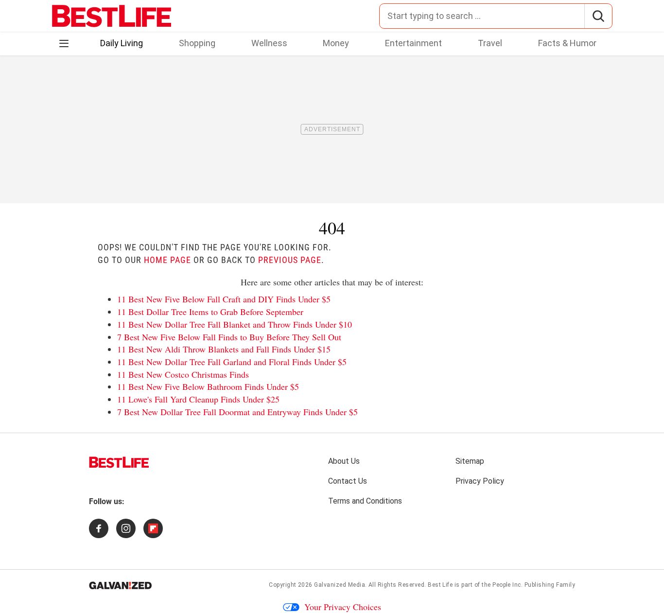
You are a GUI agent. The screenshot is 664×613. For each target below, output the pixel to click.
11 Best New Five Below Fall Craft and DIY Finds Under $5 (224, 299)
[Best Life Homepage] (112, 16)
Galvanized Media (339, 584)
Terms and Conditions (365, 501)
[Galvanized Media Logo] (120, 585)
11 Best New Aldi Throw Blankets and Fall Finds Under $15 (224, 349)
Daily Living (121, 43)
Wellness (269, 43)
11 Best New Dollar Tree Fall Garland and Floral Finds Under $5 (232, 362)
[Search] (598, 16)
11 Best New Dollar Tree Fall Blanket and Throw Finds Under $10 (234, 324)
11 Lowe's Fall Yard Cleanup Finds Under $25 (198, 399)
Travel (490, 43)
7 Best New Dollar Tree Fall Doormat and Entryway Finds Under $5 (237, 412)
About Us (344, 461)
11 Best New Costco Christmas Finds (183, 374)
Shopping (197, 43)
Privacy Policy (479, 481)
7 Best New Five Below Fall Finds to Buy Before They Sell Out (229, 337)
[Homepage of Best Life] (119, 462)
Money (336, 43)
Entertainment (413, 43)
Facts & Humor (567, 43)
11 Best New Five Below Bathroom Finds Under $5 (208, 386)
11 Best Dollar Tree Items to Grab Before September (210, 311)
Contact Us (347, 481)
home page (167, 260)
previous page (289, 260)
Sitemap (469, 461)
